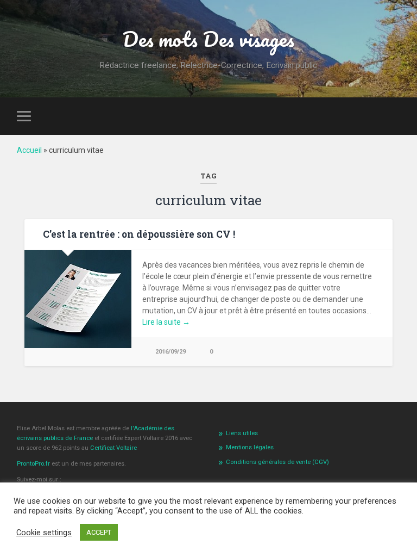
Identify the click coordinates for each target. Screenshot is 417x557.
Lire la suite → (166, 322)
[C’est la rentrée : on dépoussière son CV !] (77, 345)
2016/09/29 (170, 351)
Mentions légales (250, 447)
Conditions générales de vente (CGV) (277, 462)
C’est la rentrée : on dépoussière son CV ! (139, 234)
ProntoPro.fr (34, 463)
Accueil (29, 150)
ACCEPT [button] (98, 532)
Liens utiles (242, 433)
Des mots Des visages (208, 38)
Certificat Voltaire (113, 447)
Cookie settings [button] (44, 532)
